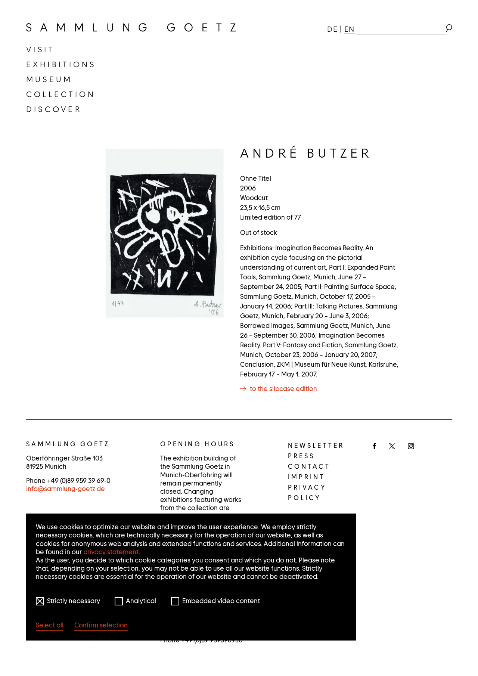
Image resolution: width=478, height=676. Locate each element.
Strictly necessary (73, 601)
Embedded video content (221, 601)
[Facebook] (374, 446)
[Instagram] (411, 446)
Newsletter (316, 445)
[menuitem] (40, 49)
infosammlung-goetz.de (65, 489)
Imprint (306, 477)
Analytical (141, 601)
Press (301, 456)
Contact (309, 466)
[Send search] (449, 29)
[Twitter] (392, 446)
